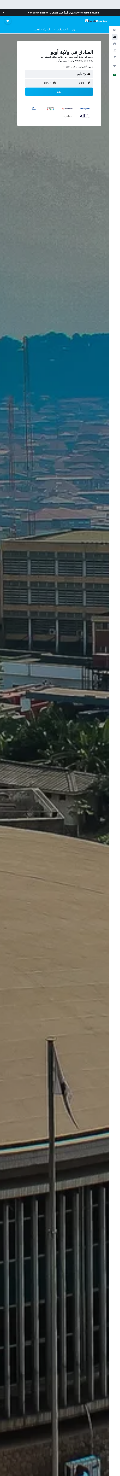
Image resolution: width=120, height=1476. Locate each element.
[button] (3, 12)
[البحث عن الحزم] (115, 50)
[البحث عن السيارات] (115, 43)
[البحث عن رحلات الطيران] (115, 30)
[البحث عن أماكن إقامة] (115, 37)
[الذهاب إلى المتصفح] (115, 57)
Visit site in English (38, 12)
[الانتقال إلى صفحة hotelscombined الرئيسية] (96, 20)
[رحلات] (115, 66)
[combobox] (77, 66)
